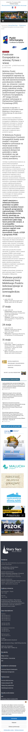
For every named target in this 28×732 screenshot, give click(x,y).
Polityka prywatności (19, 730)
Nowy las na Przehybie (12, 372)
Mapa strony (4, 656)
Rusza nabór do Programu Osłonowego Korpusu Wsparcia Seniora (16, 364)
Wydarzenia (5, 51)
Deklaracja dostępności (7, 672)
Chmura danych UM (7, 683)
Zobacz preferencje (14, 726)
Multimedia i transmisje (8, 658)
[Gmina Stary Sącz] (14, 12)
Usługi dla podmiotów (7, 685)
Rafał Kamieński (18, 65)
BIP (2, 660)
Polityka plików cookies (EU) (9, 699)
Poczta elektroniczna (7, 680)
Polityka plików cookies (9, 730)
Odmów (14, 722)
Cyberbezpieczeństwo (7, 688)
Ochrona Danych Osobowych (9, 669)
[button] (26, 702)
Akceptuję (14, 718)
